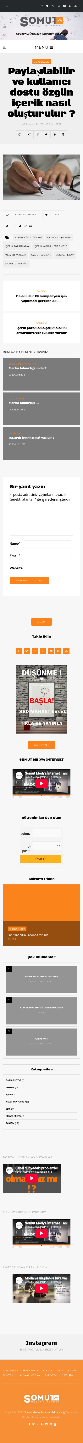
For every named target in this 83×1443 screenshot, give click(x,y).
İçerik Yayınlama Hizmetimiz (41, 976)
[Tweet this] (46, 134)
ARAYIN (41, 622)
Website (16, 568)
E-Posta (10, 1087)
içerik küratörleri (28, 237)
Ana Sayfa (10, 1370)
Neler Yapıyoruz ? (41, 981)
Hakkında (30, 1370)
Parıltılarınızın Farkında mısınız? (28, 935)
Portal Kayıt (41, 1038)
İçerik (59, 124)
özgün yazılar (41, 254)
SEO (41, 1012)
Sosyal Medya (13, 1115)
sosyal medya (65, 254)
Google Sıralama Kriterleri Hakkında (41, 1007)
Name (15, 543)
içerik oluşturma (59, 237)
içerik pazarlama (17, 246)
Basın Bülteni (13, 1080)
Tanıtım (12, 939)
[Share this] (37, 134)
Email (15, 556)
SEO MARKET (41, 745)
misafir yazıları (15, 254)
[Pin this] (63, 134)
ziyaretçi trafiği (16, 263)
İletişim (67, 1375)
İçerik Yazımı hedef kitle (50, 246)
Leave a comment (25, 214)
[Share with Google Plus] (54, 134)
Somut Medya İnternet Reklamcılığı (44, 1412)
